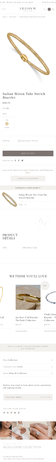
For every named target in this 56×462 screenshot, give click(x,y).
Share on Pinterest (19, 160)
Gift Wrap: (6, 141)
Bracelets (12, 17)
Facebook (4, 412)
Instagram (8, 412)
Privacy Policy (20, 459)
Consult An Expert (28, 178)
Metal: (5, 114)
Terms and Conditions (36, 459)
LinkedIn (15, 412)
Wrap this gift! (29, 141)
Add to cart (28, 153)
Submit (46, 397)
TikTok (19, 412)
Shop (4, 17)
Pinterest (11, 412)
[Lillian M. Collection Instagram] (28, 430)
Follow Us (22, 445)
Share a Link (22, 160)
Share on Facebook (15, 160)
